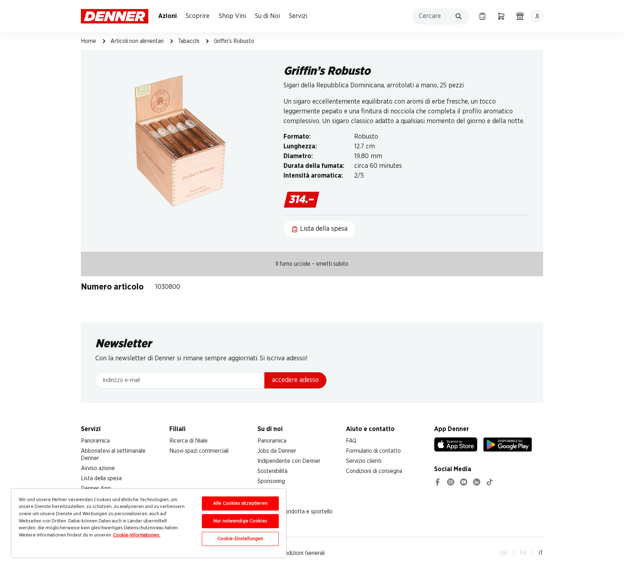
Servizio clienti (363, 461)
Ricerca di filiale (188, 441)
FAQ (351, 441)
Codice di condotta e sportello (295, 511)
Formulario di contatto (373, 451)
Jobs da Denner (276, 451)
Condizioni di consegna (374, 471)
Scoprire (197, 16)
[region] (149, 523)
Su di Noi (267, 16)
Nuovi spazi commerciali (199, 451)
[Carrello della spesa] (501, 16)
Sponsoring (271, 481)
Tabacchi (188, 41)
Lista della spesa (101, 478)
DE (504, 553)
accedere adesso (295, 380)
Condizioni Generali (301, 553)
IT (540, 553)
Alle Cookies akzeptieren (240, 503)
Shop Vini (232, 16)
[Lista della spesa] (482, 16)
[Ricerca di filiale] (520, 16)
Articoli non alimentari (137, 41)
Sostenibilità (272, 471)
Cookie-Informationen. (136, 535)
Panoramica (95, 441)
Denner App (96, 488)
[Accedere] (537, 16)
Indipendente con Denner (288, 461)
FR (523, 553)
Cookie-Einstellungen (240, 539)
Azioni (167, 16)
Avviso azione (98, 468)
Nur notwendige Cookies (240, 521)
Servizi (298, 16)
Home (88, 41)
